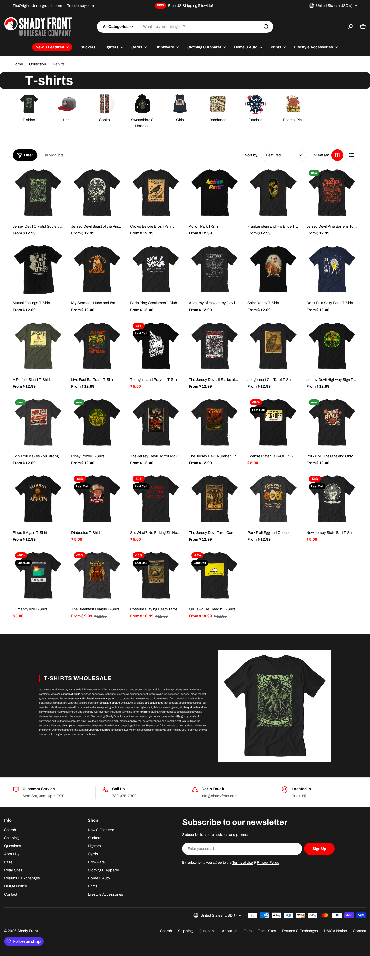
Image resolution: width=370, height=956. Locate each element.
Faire (247, 931)
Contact (359, 931)
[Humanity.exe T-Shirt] (38, 575)
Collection (37, 64)
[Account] (351, 27)
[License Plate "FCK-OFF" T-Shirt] (273, 422)
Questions (207, 931)
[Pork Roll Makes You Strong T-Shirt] (38, 422)
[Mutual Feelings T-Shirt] (38, 269)
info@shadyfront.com (219, 796)
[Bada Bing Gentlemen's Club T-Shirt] (155, 269)
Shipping (185, 931)
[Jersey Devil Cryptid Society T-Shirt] (38, 192)
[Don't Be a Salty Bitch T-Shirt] (331, 269)
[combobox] (185, 27)
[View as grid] (337, 155)
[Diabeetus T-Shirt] (96, 498)
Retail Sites (267, 931)
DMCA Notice (335, 931)
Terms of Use (242, 862)
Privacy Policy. (268, 862)
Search (166, 931)
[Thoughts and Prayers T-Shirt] (155, 345)
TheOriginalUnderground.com (37, 6)
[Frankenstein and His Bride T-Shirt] (273, 192)
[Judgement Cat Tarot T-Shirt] (273, 345)
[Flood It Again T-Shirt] (38, 498)
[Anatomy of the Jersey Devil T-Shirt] (214, 269)
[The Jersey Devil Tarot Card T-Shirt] (214, 498)
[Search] (266, 27)
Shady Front (27, 931)
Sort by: (252, 155)
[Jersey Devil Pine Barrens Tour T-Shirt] (331, 192)
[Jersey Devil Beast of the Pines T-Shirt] (96, 192)
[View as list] (351, 155)
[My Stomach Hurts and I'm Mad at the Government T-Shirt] (96, 269)
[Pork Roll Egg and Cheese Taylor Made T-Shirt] (273, 498)
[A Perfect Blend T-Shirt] (38, 345)
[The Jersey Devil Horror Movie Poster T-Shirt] (155, 422)
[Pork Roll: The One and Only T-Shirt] (331, 422)
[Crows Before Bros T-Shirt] (155, 192)
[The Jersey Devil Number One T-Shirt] (214, 422)
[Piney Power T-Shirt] (96, 422)
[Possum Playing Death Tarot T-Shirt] (155, 575)
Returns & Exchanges (300, 931)
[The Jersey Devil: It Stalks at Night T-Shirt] (214, 345)
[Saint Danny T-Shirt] (273, 269)
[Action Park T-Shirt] (214, 192)
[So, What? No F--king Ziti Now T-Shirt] (155, 498)
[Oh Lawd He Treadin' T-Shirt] (214, 575)
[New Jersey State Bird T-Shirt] (331, 498)
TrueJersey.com (80, 6)
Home (18, 64)
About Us (229, 931)
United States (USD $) (334, 6)
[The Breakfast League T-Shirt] (96, 575)
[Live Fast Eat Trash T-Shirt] (96, 345)
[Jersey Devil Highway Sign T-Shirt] (331, 345)
